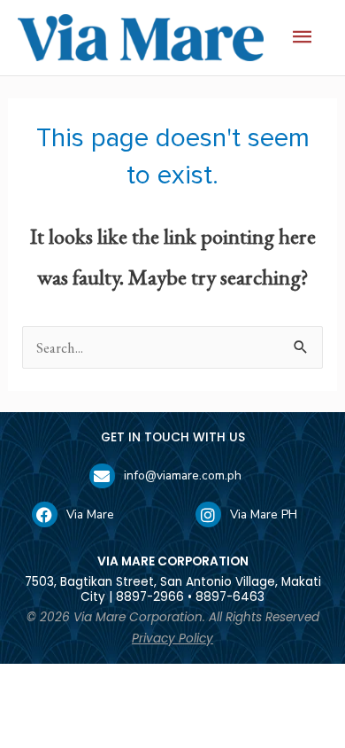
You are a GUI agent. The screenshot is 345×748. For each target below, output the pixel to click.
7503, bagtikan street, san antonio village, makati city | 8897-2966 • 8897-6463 (173, 589)
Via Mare (90, 514)
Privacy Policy (172, 638)
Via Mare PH (263, 514)
